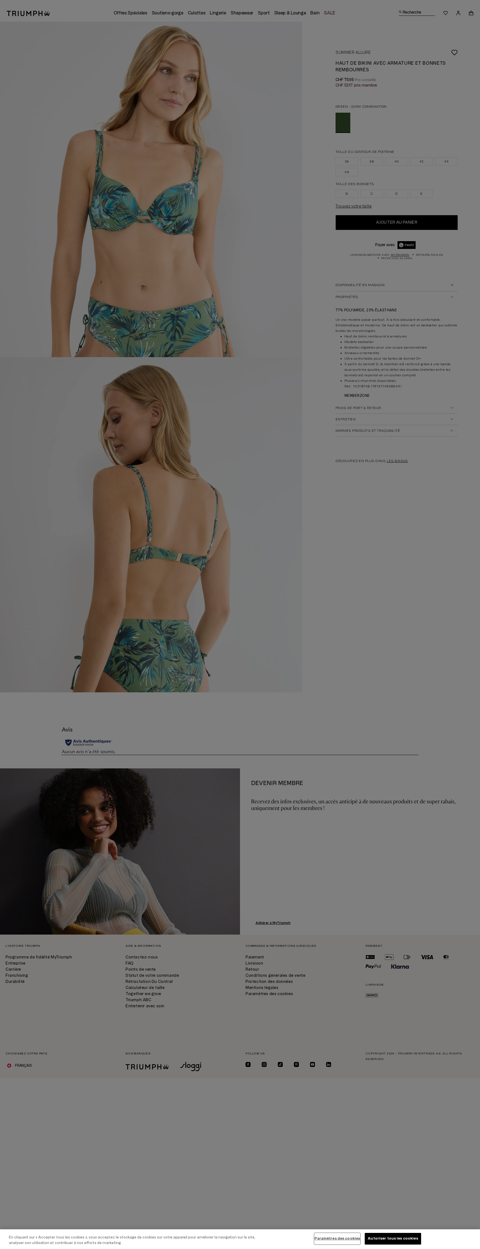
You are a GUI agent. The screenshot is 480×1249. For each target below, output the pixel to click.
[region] (240, 1239)
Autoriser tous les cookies (393, 1238)
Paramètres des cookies (337, 1238)
